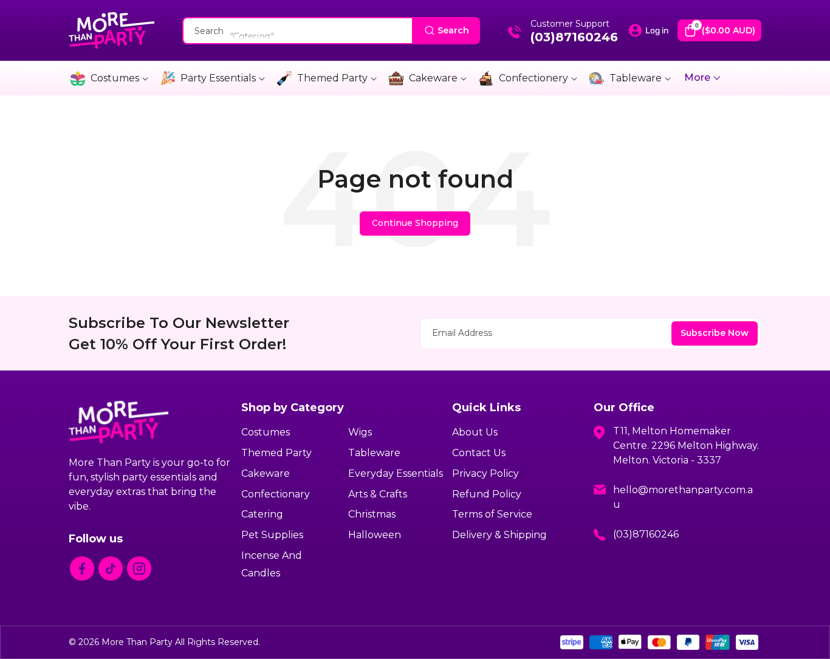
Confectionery (533, 78)
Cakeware (433, 78)
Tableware (635, 78)
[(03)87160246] (514, 35)
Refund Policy (486, 494)
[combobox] (331, 30)
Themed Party (332, 78)
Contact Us (479, 453)
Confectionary (275, 494)
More (698, 77)
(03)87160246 (574, 37)
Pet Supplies (272, 535)
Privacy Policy (485, 473)
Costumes (115, 78)
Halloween (374, 535)
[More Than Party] (111, 30)
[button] (719, 30)
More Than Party (137, 642)
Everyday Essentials (395, 473)
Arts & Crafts (377, 494)
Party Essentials (218, 78)
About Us (475, 432)
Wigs (360, 432)
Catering (262, 514)
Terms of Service (492, 514)
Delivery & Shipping (499, 535)
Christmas (372, 514)
